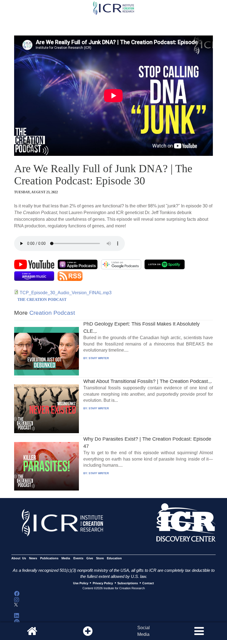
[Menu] (199, 631)
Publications (49, 558)
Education (114, 558)
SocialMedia (143, 631)
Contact (148, 583)
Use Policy (80, 583)
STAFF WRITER (99, 358)
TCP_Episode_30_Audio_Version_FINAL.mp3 (66, 292)
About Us (18, 558)
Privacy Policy (103, 583)
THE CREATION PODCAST (41, 300)
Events (78, 558)
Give (89, 558)
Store (100, 558)
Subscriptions (127, 583)
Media (65, 558)
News (33, 558)
